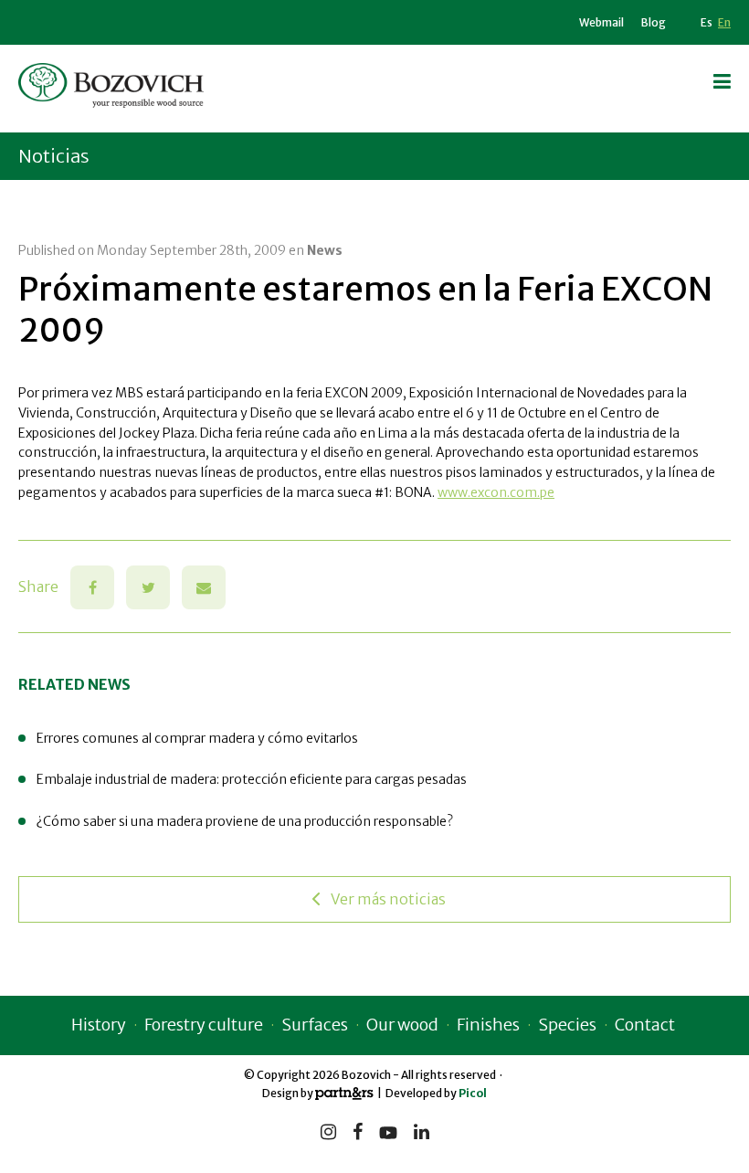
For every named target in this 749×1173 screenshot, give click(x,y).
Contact (645, 1024)
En (724, 22)
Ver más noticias (388, 899)
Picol (473, 1093)
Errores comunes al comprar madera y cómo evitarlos (197, 738)
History (98, 1024)
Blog (653, 22)
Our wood (402, 1024)
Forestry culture (203, 1024)
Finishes (488, 1024)
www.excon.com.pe (496, 492)
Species (567, 1024)
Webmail (601, 22)
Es (706, 22)
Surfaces (314, 1024)
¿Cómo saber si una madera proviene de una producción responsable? (245, 821)
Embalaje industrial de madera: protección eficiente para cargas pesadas (252, 779)
